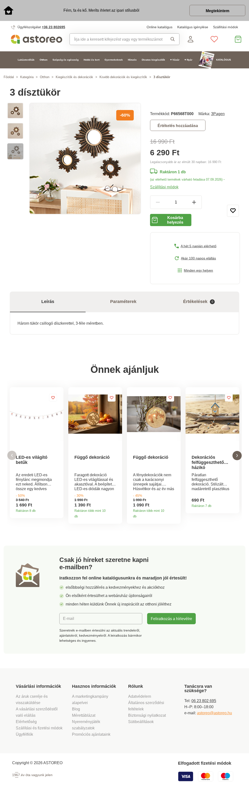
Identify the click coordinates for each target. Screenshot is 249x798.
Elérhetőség (26, 721)
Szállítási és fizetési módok (39, 728)
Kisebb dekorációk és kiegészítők (123, 77)
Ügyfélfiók (24, 734)
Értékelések (198, 301)
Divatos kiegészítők (153, 59)
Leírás (47, 301)
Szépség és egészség (66, 59)
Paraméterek (123, 301)
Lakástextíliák (26, 59)
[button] (12, 455)
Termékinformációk (58, 509)
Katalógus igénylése (192, 27)
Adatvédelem (139, 696)
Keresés (171, 39)
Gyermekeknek (114, 59)
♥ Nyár (188, 59)
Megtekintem (217, 11)
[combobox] (116, 39)
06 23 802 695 (203, 700)
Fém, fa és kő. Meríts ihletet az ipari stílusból (101, 10)
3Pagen (218, 113)
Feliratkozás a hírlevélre (171, 618)
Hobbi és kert (91, 59)
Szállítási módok (225, 27)
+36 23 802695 (53, 27)
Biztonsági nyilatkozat (147, 715)
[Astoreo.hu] (36, 39)
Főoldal (9, 77)
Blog (76, 709)
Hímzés (132, 59)
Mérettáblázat (83, 715)
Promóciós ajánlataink (91, 734)
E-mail (68, 618)
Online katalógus (159, 27)
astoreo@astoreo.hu (214, 713)
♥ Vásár (174, 59)
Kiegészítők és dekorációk (74, 77)
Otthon (43, 59)
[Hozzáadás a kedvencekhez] (233, 211)
